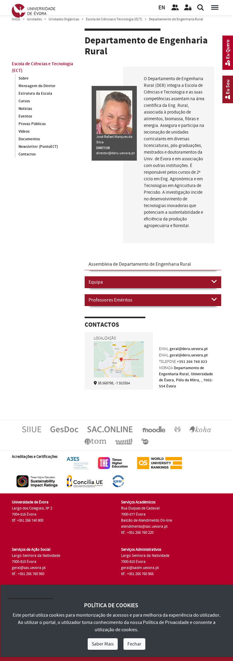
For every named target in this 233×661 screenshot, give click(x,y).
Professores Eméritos (110, 300)
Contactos (27, 154)
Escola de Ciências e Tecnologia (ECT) (114, 19)
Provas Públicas (32, 124)
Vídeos (24, 131)
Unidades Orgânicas (64, 19)
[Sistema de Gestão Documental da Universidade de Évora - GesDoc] (64, 429)
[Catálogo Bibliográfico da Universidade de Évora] (200, 429)
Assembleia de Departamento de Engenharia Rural (140, 264)
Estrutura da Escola (35, 93)
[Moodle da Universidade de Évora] (153, 429)
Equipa (96, 282)
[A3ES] (78, 462)
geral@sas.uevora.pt (29, 568)
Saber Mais (103, 644)
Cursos (24, 101)
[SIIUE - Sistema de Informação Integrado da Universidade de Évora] (31, 429)
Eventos (25, 116)
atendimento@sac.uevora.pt (144, 526)
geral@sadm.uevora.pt (140, 568)
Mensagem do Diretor (37, 86)
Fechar (134, 644)
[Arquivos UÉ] (95, 441)
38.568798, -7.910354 (114, 383)
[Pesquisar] (200, 7)
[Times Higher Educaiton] (113, 462)
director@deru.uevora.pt (115, 153)
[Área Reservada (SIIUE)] (188, 7)
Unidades (34, 19)
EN (161, 8)
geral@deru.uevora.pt (189, 349)
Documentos (29, 139)
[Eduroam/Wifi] (124, 441)
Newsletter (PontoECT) (38, 146)
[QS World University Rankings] (159, 462)
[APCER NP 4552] (118, 481)
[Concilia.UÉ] (85, 481)
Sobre (24, 78)
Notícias (25, 108)
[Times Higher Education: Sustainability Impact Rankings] (37, 481)
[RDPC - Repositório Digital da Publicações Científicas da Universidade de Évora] (177, 429)
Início (16, 19)
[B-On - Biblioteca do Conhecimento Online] (144, 441)
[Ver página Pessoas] (175, 7)
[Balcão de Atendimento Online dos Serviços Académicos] (110, 429)
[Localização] (119, 359)
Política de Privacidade (166, 622)
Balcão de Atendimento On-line (146, 520)
